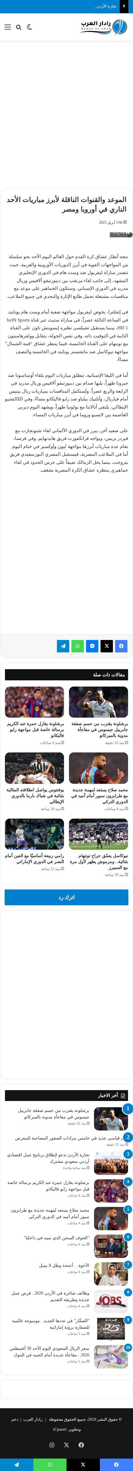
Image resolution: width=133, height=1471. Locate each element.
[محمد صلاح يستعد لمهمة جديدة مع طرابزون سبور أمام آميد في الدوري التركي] (98, 768)
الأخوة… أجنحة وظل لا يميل (64, 1265)
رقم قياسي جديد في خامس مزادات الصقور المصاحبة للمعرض (71, 1138)
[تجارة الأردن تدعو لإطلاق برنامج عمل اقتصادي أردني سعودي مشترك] (111, 1163)
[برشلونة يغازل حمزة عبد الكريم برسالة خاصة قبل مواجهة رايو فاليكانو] (34, 702)
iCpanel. (59, 1429)
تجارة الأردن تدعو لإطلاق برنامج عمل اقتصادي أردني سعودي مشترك (60, 6)
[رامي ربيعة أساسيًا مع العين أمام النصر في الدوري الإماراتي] (34, 834)
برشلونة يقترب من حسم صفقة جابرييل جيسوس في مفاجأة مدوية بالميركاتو (99, 729)
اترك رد (66, 897)
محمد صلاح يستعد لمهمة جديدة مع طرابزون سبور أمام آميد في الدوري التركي (99, 796)
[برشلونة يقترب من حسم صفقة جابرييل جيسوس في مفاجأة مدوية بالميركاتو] (98, 702)
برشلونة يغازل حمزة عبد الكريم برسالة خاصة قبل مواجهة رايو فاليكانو (35, 729)
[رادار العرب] (103, 27)
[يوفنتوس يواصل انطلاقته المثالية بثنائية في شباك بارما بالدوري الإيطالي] (34, 768)
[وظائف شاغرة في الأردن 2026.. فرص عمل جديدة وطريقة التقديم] (111, 1301)
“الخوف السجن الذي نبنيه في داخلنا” (56, 1238)
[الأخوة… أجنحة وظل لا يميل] (111, 1274)
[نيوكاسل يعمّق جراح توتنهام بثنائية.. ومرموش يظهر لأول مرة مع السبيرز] (98, 834)
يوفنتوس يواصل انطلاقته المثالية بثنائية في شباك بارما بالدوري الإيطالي (35, 796)
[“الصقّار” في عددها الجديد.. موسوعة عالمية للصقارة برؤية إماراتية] (111, 1329)
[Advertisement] (66, 113)
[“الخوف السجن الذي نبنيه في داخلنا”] (111, 1246)
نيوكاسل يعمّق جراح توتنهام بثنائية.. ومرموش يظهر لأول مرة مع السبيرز (99, 861)
